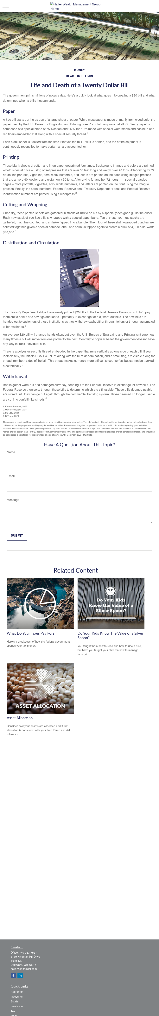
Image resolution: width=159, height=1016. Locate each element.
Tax (13, 1011)
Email (11, 476)
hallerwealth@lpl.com (24, 969)
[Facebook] (13, 975)
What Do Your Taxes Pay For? (30, 633)
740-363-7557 (28, 952)
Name (11, 452)
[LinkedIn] (20, 975)
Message (13, 499)
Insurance (17, 1006)
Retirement (17, 992)
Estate (14, 1001)
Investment (17, 996)
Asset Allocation (20, 718)
